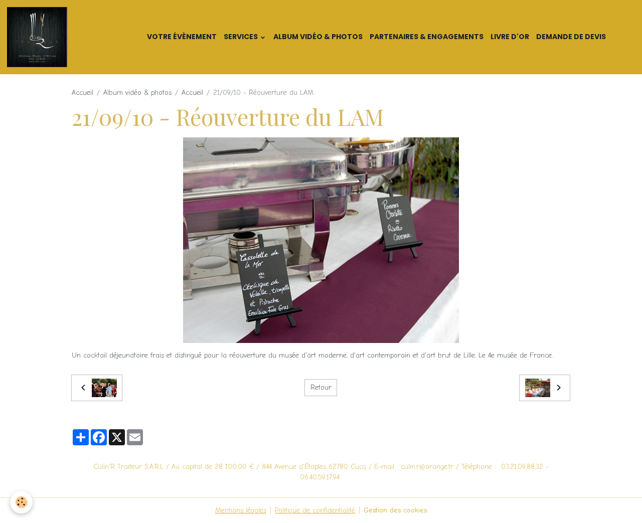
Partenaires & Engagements (427, 37)
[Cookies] (21, 502)
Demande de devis (571, 37)
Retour (321, 387)
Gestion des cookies (395, 510)
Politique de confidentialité (315, 510)
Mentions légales (240, 510)
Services (241, 37)
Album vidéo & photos (318, 37)
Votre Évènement (182, 37)
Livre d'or (510, 37)
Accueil (82, 92)
